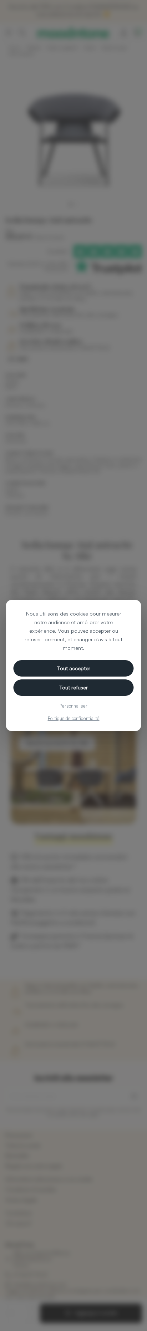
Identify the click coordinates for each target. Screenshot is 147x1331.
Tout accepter (73, 668)
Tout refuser (73, 687)
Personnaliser (73, 706)
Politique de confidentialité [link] (74, 718)
